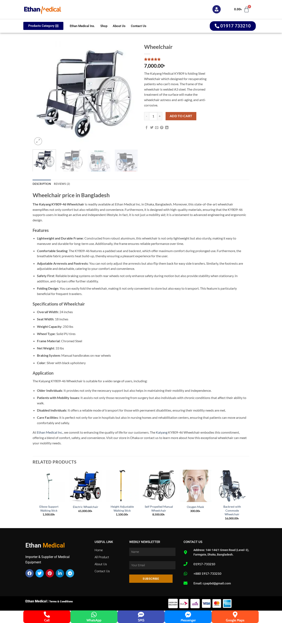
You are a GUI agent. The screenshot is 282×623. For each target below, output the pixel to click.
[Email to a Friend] (156, 128)
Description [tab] (42, 183)
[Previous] (40, 93)
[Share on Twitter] (151, 128)
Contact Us (138, 26)
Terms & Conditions (61, 601)
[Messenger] (188, 614)
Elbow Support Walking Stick (48, 508)
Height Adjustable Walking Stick (122, 508)
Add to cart (181, 116)
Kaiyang (161, 432)
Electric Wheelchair (85, 507)
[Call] (47, 614)
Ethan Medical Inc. (50, 432)
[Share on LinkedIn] (166, 128)
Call (47, 620)
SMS (141, 620)
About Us (119, 26)
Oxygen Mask (195, 507)
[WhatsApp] (94, 614)
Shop (103, 26)
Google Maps (235, 620)
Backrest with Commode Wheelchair (232, 510)
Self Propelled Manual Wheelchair (159, 508)
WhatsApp (93, 620)
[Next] (130, 93)
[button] (38, 141)
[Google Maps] (235, 614)
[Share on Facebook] (146, 128)
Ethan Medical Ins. (82, 26)
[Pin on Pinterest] (161, 128)
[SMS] (141, 614)
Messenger (188, 620)
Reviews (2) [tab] (62, 183)
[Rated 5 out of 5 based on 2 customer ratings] (178, 59)
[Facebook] (29, 573)
